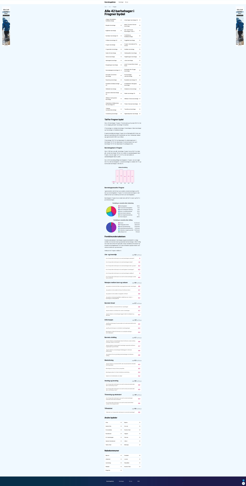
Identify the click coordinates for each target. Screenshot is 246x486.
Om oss (126, 2)
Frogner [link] (114, 6)
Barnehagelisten (110, 481)
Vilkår (138, 481)
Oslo (110, 6)
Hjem (106, 6)
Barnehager (121, 2)
